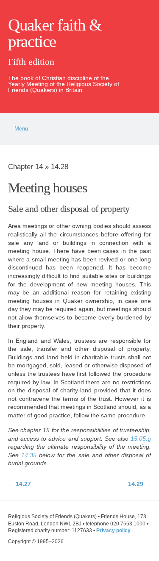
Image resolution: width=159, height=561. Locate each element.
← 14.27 (19, 483)
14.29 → (139, 483)
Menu (21, 129)
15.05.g (141, 438)
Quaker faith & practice (54, 33)
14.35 (28, 455)
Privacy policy (113, 530)
